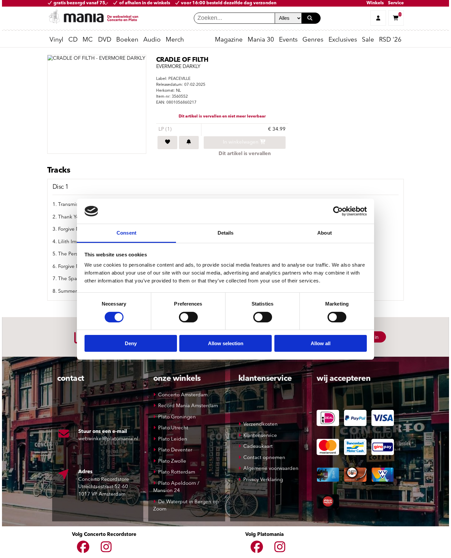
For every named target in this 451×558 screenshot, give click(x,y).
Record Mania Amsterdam (188, 406)
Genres (312, 40)
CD (73, 40)
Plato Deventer (175, 450)
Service (396, 3)
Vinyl (56, 40)
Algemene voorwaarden (270, 468)
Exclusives (343, 40)
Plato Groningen (177, 417)
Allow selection (225, 343)
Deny (131, 343)
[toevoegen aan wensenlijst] (167, 142)
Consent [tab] (126, 233)
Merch (175, 40)
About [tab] (324, 233)
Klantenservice (260, 435)
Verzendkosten (260, 424)
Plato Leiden (172, 439)
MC (88, 40)
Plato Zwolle (172, 461)
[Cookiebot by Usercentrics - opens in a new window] (338, 211)
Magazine (229, 40)
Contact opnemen (264, 457)
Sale (368, 40)
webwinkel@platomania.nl (108, 439)
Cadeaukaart (258, 446)
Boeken (127, 40)
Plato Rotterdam (176, 472)
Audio (152, 40)
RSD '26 (390, 40)
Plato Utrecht (173, 428)
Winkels (375, 3)
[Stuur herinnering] (189, 142)
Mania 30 (261, 40)
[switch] (188, 317)
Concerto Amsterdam (183, 395)
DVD (104, 40)
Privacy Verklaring (263, 479)
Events (288, 40)
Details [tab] (226, 233)
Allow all (320, 343)
